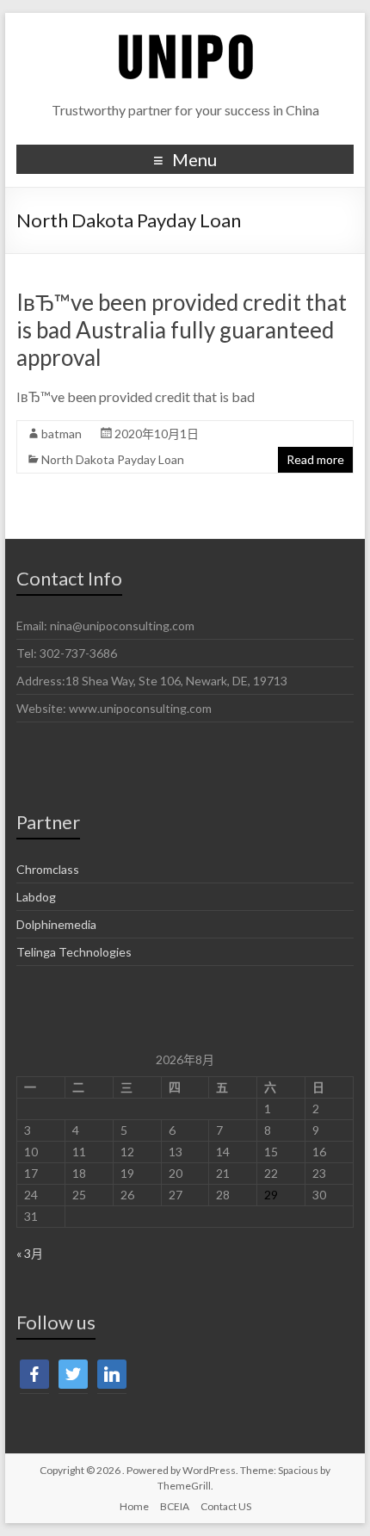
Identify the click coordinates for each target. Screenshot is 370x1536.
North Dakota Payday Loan (112, 459)
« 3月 (29, 1253)
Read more (315, 459)
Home (134, 1506)
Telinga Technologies (74, 952)
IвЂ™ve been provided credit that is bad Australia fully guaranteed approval (181, 329)
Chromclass (47, 869)
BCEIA (174, 1506)
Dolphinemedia (56, 924)
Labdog (36, 896)
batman (61, 433)
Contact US (225, 1506)
